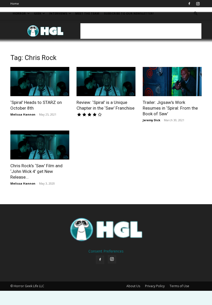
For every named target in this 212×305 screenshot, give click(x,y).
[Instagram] (198, 3)
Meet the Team (87, 13)
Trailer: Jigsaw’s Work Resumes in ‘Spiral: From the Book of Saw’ (170, 108)
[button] (195, 13)
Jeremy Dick (151, 120)
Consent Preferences (106, 251)
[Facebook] (189, 3)
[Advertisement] (140, 31)
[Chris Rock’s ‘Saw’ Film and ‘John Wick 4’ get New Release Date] (39, 145)
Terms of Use (179, 286)
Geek (37, 13)
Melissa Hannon (22, 114)
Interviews (58, 13)
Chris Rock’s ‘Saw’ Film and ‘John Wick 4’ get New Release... (36, 171)
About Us (133, 286)
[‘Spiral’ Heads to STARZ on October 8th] (39, 81)
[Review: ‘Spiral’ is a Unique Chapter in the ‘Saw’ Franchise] (106, 81)
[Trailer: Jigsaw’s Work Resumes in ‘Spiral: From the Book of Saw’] (172, 81)
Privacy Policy (155, 286)
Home (14, 3)
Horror (19, 13)
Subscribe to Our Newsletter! (129, 13)
